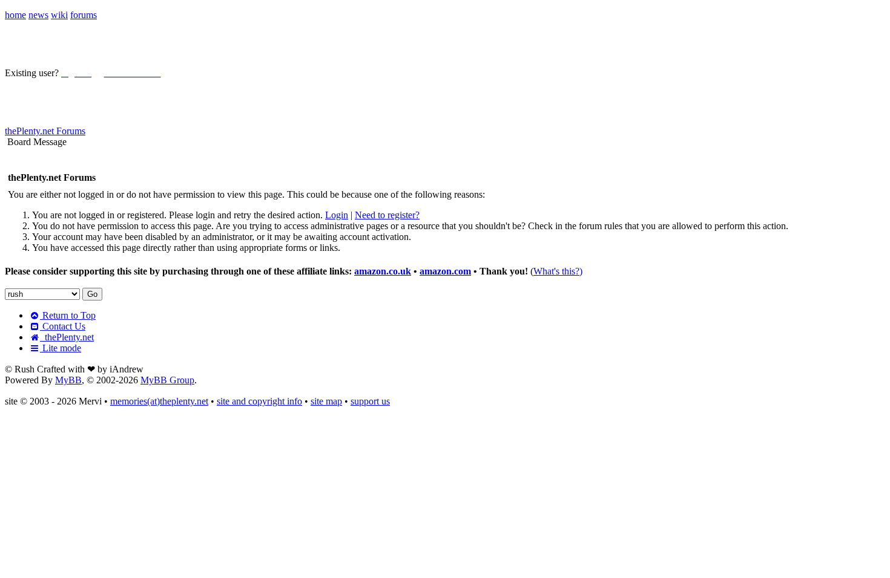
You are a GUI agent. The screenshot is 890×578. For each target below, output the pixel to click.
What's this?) (557, 271)
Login (336, 215)
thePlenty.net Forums (45, 131)
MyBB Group (167, 380)
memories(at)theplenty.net (159, 401)
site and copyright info (259, 401)
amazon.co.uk (382, 271)
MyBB (68, 380)
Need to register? (387, 215)
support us (370, 401)
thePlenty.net (67, 337)
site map (326, 401)
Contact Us (62, 326)
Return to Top (68, 315)
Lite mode (60, 348)
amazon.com (445, 271)
